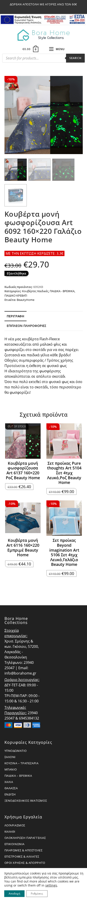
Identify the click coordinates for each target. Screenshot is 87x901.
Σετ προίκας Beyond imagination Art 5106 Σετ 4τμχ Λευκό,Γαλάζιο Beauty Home (64, 552)
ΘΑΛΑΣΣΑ (11, 788)
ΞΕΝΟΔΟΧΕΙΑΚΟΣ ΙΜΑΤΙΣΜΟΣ (25, 801)
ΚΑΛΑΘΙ (10, 832)
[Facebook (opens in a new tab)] (38, 9)
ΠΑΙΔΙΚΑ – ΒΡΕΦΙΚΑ (18, 776)
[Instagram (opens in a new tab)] (44, 9)
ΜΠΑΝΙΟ (10, 769)
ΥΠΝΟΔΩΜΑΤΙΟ (15, 751)
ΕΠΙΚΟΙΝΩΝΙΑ (14, 844)
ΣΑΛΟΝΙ (10, 757)
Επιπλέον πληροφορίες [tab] (26, 326)
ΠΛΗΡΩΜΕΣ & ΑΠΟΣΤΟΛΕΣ (23, 850)
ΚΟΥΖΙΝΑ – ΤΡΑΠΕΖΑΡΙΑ (21, 763)
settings (51, 885)
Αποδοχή (14, 893)
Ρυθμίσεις (37, 893)
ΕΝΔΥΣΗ (10, 794)
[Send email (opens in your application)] (49, 9)
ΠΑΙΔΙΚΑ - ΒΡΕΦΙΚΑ (62, 291)
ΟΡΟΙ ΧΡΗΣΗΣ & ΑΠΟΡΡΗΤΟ (24, 863)
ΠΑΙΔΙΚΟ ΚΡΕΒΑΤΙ (15, 296)
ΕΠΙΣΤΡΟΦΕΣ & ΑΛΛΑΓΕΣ (21, 856)
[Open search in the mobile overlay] (43, 59)
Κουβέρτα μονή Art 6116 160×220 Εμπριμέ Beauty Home (22, 547)
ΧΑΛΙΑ (8, 782)
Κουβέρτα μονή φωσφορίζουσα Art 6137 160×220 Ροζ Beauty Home (23, 470)
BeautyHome (25, 300)
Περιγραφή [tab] (15, 316)
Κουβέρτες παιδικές (35, 291)
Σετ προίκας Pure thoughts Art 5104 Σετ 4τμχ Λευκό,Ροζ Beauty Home (64, 473)
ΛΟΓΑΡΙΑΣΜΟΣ (14, 825)
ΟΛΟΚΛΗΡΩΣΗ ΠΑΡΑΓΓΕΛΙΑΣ (25, 838)
